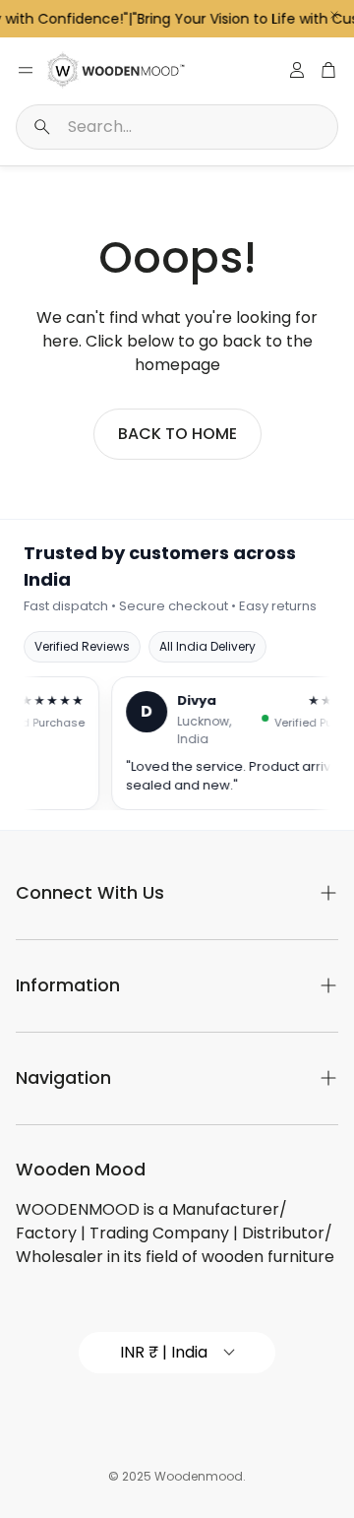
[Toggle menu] (25, 70)
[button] (177, 127)
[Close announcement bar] (334, 15)
